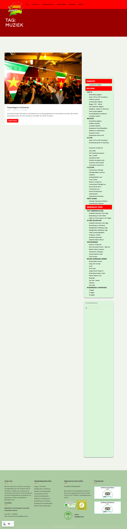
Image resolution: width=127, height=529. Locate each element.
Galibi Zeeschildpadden (41, 496)
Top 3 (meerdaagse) (95, 211)
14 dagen (91, 292)
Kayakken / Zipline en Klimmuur (99, 109)
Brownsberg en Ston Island (97, 215)
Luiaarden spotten (94, 116)
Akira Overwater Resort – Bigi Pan (99, 247)
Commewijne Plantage (96, 170)
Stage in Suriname (40, 486)
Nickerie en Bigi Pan (95, 182)
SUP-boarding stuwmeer (96, 153)
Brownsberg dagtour (95, 94)
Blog (27, 4)
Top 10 (89, 92)
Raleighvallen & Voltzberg (42, 489)
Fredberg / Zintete (95, 235)
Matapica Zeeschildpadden (42, 491)
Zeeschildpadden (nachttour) (98, 113)
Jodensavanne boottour (96, 196)
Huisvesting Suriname (41, 493)
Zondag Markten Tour (95, 177)
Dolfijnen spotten (94, 99)
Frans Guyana (93, 179)
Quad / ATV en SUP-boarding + (98, 97)
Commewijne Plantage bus (97, 184)
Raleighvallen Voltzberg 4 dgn (98, 230)
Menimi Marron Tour (95, 275)
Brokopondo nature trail (96, 135)
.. (53, 116)
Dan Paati (92, 285)
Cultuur (90, 167)
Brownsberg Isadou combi (97, 273)
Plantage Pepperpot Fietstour (98, 201)
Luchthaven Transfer (95, 85)
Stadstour (92, 175)
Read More (13, 120)
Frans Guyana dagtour (95, 111)
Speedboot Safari (94, 158)
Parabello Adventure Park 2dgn (98, 213)
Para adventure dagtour (96, 106)
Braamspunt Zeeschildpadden (98, 128)
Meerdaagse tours (47, 4)
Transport (90, 81)
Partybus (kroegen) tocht (96, 160)
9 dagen (91, 290)
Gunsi (90, 266)
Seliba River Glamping (96, 251)
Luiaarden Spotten (95, 126)
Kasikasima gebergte (95, 237)
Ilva (9, 110)
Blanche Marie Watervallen (42, 506)
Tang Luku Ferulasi (95, 263)
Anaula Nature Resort (95, 261)
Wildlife (90, 118)
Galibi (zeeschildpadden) (96, 232)
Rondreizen (72, 4)
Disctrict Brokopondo (95, 191)
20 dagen (92, 295)
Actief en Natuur (94, 220)
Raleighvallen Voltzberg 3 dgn (98, 228)
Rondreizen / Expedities (97, 287)
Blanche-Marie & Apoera (96, 249)
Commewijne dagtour (95, 102)
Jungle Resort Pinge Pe (96, 271)
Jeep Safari (92, 151)
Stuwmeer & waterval (96, 148)
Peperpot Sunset (94, 133)
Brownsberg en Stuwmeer (97, 225)
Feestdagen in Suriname (18, 108)
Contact (80, 4)
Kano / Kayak (93, 155)
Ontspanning (92, 242)
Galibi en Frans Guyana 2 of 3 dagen (100, 218)
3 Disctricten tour (94, 189)
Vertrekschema (61, 4)
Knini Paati (92, 268)
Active (89, 138)
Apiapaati (92, 278)
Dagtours (35, 4)
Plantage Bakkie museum (97, 172)
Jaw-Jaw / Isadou (94, 280)
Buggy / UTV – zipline (95, 104)
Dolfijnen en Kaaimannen (97, 130)
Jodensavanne (93, 194)
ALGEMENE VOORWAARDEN (72, 486)
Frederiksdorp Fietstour (96, 203)
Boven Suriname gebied (97, 259)
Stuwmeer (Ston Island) (96, 162)
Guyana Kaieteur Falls (95, 254)
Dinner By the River (95, 186)
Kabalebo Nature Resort (96, 239)
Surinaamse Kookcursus (96, 165)
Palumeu (91, 283)
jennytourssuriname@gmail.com (18, 516)
